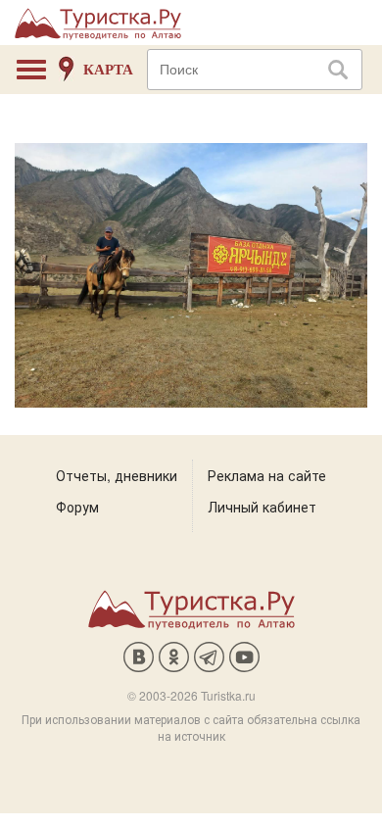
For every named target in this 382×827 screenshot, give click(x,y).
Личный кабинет (262, 506)
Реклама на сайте (267, 475)
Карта (108, 69)
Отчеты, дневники (116, 475)
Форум (77, 506)
